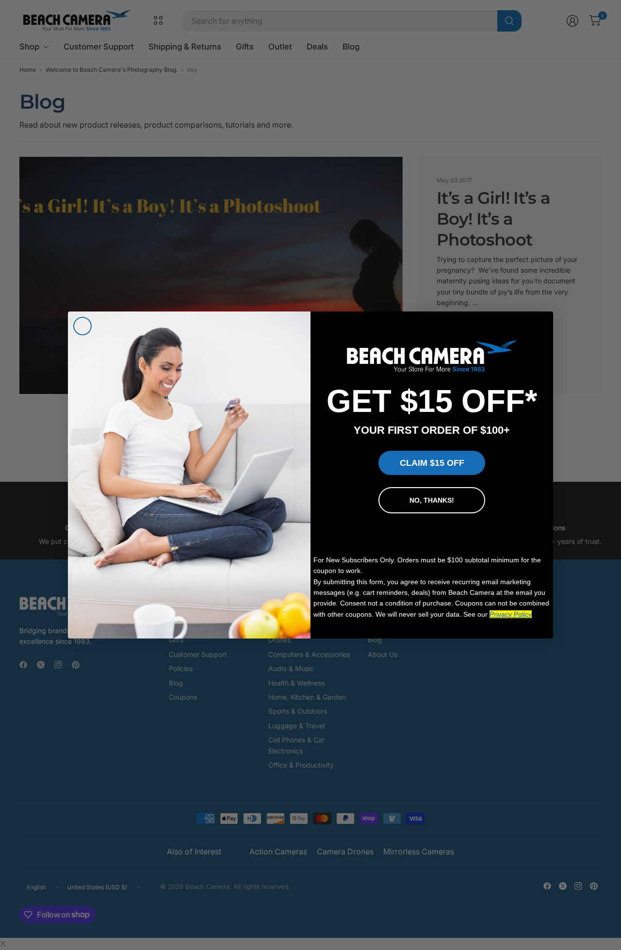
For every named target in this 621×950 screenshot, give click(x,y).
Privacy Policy (511, 614)
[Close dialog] (82, 326)
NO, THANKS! (431, 500)
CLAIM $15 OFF (432, 463)
